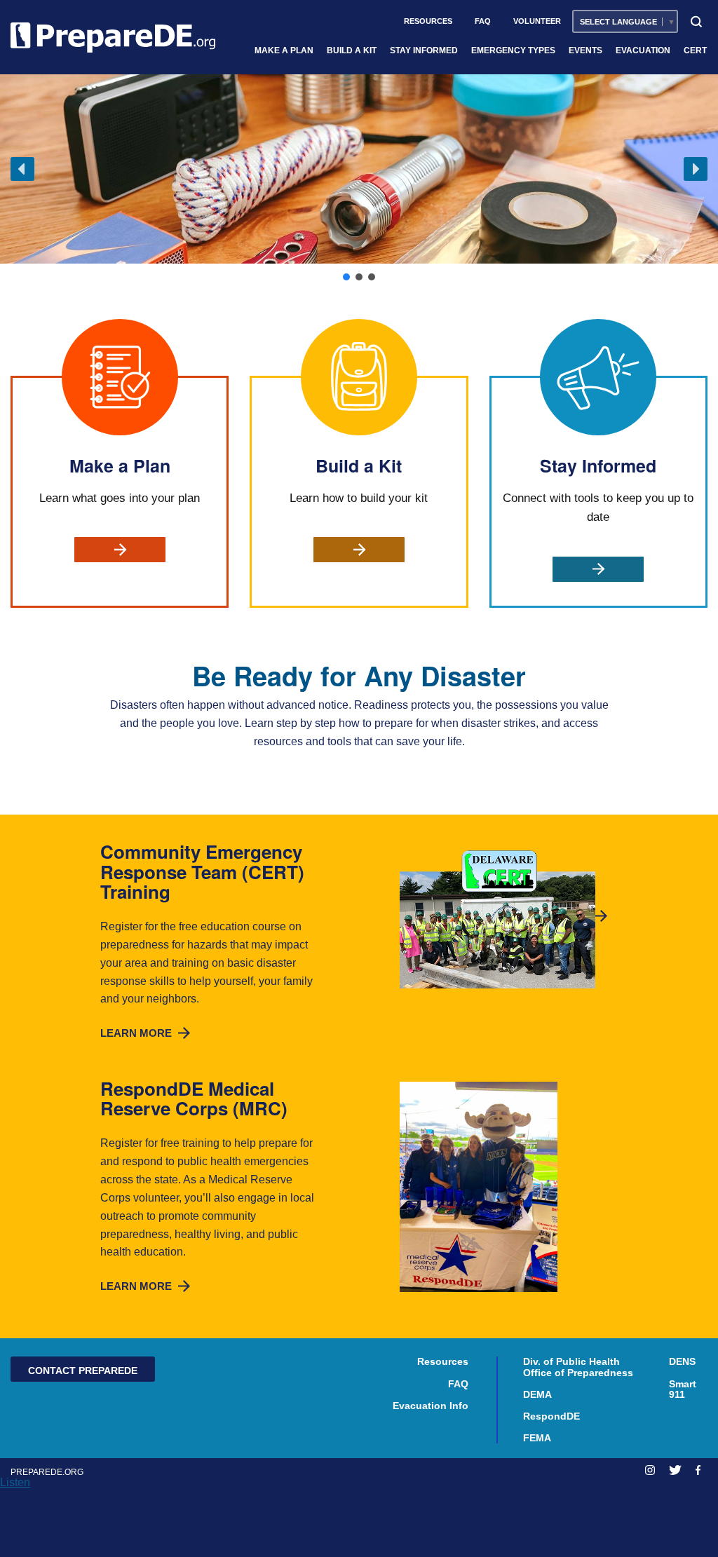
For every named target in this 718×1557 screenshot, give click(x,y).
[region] (359, 178)
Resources (442, 1362)
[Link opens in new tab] (650, 1470)
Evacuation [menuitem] (643, 50)
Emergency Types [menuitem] (513, 50)
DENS (682, 1362)
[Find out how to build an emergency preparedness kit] (359, 550)
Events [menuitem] (585, 50)
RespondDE (551, 1416)
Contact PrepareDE (82, 1371)
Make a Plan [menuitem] (284, 50)
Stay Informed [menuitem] (424, 50)
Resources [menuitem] (428, 21)
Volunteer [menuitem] (537, 21)
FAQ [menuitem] (483, 21)
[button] (22, 169)
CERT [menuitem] (695, 50)
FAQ (458, 1384)
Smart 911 (682, 1389)
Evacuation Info (430, 1406)
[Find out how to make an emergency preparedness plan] (120, 550)
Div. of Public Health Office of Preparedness (578, 1367)
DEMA (537, 1394)
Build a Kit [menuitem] (352, 50)
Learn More (147, 1033)
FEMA (537, 1438)
